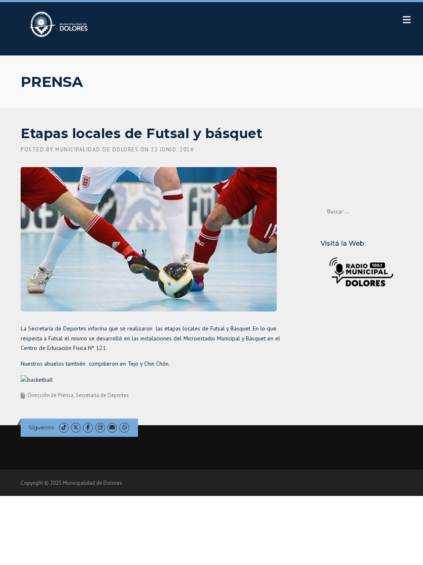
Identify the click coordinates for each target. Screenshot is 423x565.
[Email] (112, 427)
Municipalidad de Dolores (96, 149)
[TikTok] (64, 427)
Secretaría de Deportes (102, 395)
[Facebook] (88, 427)
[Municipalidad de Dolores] (60, 24)
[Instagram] (100, 427)
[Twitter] (76, 427)
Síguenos (41, 427)
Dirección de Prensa (51, 395)
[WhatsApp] (124, 427)
